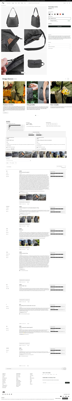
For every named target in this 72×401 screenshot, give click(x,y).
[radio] (49, 14)
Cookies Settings (58, 398)
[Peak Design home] (3, 2)
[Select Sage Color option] (55, 14)
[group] (59, 14)
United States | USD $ (67, 394)
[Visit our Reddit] (11, 394)
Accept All (65, 398)
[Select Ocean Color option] (63, 14)
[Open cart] (69, 2)
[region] (36, 398)
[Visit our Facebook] (5, 394)
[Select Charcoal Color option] (49, 14)
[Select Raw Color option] (52, 14)
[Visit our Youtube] (7, 394)
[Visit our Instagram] (3, 394)
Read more (49, 42)
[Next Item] (68, 79)
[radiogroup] (59, 19)
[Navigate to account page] (67, 2)
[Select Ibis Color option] (60, 14)
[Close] (70, 398)
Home (1, 5)
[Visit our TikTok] (9, 394)
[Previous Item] (66, 79)
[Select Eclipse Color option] (57, 14)
